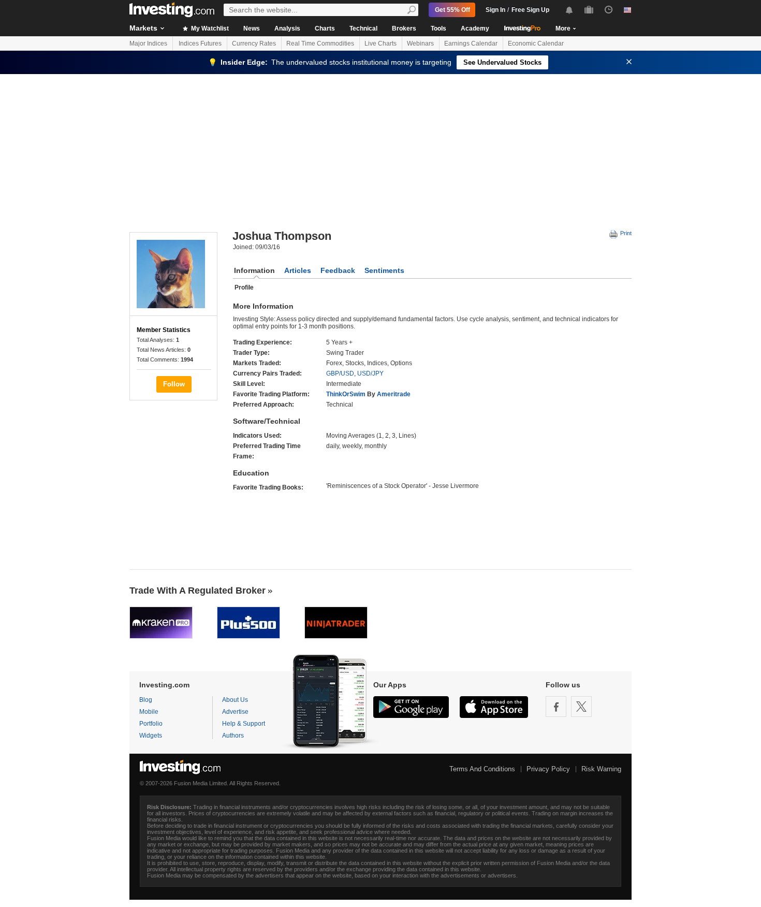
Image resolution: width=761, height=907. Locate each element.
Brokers (404, 28)
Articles (297, 270)
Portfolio (151, 723)
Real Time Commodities (320, 43)
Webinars (420, 43)
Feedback (337, 270)
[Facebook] (556, 706)
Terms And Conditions (482, 769)
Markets (143, 28)
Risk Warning (601, 769)
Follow (174, 384)
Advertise (235, 711)
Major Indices (148, 43)
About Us (235, 699)
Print (625, 233)
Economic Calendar (536, 43)
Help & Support (243, 723)
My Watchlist (209, 28)
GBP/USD (340, 373)
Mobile (148, 711)
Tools (438, 28)
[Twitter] (581, 706)
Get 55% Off (452, 9)
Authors (233, 735)
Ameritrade (394, 394)
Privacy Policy (548, 769)
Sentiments (384, 270)
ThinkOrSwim (345, 394)
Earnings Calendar (470, 43)
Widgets (150, 735)
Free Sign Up (530, 9)
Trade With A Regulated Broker (197, 590)
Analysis (287, 28)
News (251, 28)
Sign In (495, 9)
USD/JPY (370, 373)
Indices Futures (200, 43)
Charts (325, 28)
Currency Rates (254, 43)
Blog (145, 699)
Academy (475, 28)
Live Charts (380, 43)
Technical (363, 28)
